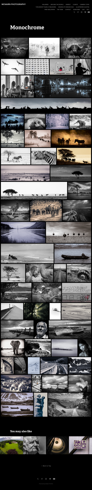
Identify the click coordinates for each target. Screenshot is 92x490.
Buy (88, 9)
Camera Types (84, 4)
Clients (75, 4)
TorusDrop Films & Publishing (46, 7)
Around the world (57, 4)
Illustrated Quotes (82, 7)
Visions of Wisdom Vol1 (66, 7)
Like (83, 9)
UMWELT (68, 4)
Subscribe (76, 9)
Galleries (45, 4)
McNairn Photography (14, 4)
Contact (68, 9)
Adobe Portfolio (49, 484)
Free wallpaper (49, 9)
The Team (60, 9)
